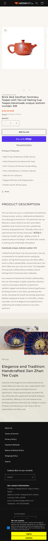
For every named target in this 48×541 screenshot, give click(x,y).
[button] (5, 3)
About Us (8, 428)
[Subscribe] (32, 477)
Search (8, 461)
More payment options (24, 145)
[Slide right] (29, 90)
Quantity (5, 118)
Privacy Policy (10, 439)
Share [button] (7, 191)
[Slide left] (18, 90)
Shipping (4, 114)
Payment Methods (12, 445)
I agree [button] (29, 534)
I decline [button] (28, 538)
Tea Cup (5, 359)
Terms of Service (12, 434)
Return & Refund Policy (14, 450)
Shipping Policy (11, 456)
